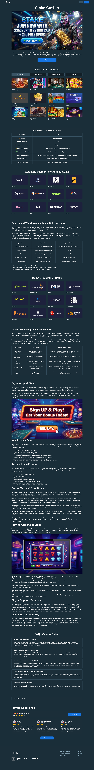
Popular (19, 74)
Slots (73, 74)
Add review (74, 714)
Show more (47, 737)
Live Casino (37, 74)
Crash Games (55, 74)
